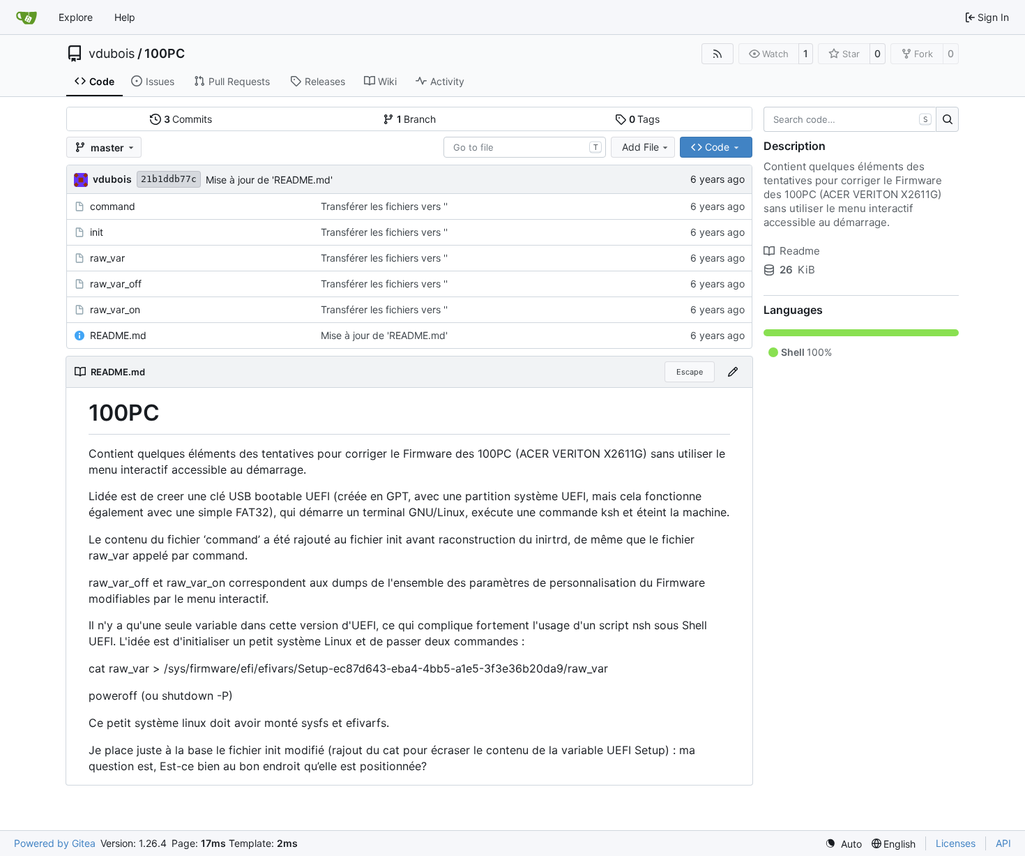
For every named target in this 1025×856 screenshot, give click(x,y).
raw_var (107, 258)
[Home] (26, 17)
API (1003, 843)
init (96, 232)
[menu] (843, 844)
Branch (416, 119)
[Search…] (947, 119)
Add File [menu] (640, 147)
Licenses (955, 843)
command (112, 206)
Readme (800, 250)
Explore (76, 17)
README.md (118, 335)
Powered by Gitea (55, 843)
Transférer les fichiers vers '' (384, 206)
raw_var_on (115, 309)
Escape (689, 372)
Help (124, 17)
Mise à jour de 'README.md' (269, 180)
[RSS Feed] (717, 53)
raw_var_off (116, 284)
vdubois (112, 54)
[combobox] (524, 147)
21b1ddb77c (169, 179)
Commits (188, 119)
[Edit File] (733, 372)
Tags (644, 119)
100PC (164, 54)
